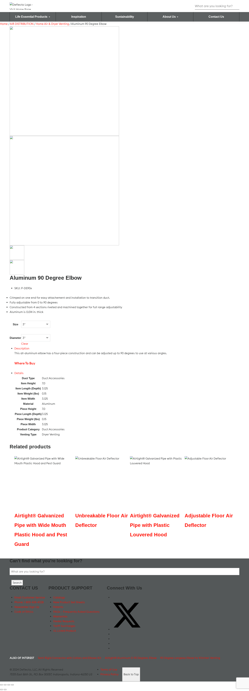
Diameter (15, 337)
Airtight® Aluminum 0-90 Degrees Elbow (131, 658)
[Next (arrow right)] (5, 689)
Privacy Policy (109, 674)
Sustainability (124, 16)
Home (4, 24)
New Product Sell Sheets (69, 602)
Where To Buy (24, 363)
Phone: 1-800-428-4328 (29, 602)
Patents (58, 607)
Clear (24, 343)
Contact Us (216, 16)
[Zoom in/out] (1, 684)
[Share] (8, 684)
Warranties (60, 616)
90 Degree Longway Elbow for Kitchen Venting (190, 658)
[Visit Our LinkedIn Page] (113, 639)
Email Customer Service (29, 597)
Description (21, 348)
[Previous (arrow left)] (1, 689)
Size (15, 324)
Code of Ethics (23, 611)
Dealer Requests (63, 621)
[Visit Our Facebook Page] (113, 597)
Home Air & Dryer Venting (52, 24)
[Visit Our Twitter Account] (127, 629)
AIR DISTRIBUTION (22, 24)
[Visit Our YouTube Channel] (113, 634)
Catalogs (59, 597)
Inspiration (78, 16)
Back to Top (131, 674)
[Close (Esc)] (12, 684)
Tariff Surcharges (64, 626)
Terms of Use (108, 669)
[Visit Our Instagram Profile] (113, 643)
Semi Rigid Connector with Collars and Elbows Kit (69, 658)
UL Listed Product (64, 630)
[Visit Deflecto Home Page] (24, 5)
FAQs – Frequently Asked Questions (76, 611)
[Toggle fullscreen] (5, 684)
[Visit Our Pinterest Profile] (113, 648)
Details (19, 373)
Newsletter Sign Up (26, 607)
